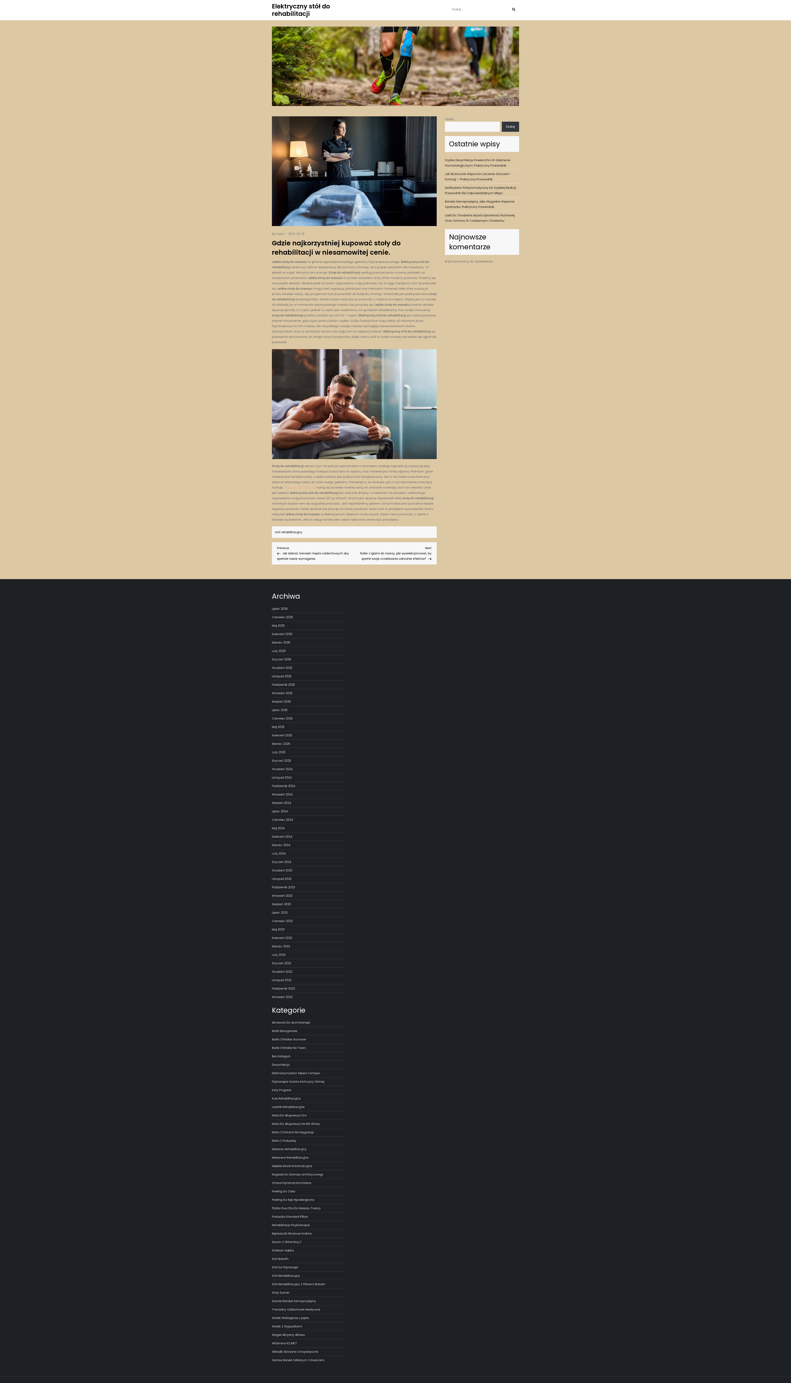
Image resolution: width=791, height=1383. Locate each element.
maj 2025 (278, 727)
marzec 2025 (281, 744)
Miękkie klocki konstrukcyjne (292, 1166)
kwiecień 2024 (282, 837)
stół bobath (280, 1259)
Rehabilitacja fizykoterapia (291, 1225)
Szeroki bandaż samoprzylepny (294, 1301)
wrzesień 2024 (282, 794)
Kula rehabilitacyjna (286, 1098)
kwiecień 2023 (282, 938)
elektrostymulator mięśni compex (296, 1073)
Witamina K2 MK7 (284, 1343)
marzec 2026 (281, 642)
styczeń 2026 (281, 659)
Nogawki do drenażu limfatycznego (297, 1174)
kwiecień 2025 (282, 735)
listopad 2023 (281, 879)
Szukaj (449, 119)
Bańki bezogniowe (284, 1031)
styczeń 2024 (281, 862)
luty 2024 (279, 853)
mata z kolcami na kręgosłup (293, 1132)
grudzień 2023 (282, 870)
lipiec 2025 (280, 710)
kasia (280, 234)
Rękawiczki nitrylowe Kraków (292, 1233)
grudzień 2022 (282, 972)
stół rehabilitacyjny (288, 532)
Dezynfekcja (281, 1065)
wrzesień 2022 (282, 997)
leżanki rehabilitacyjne (288, 1107)
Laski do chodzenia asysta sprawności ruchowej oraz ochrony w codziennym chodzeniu (480, 218)
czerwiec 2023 (282, 921)
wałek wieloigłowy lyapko (290, 1318)
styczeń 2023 (281, 963)
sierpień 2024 (281, 803)
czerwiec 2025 (282, 718)
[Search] (513, 9)
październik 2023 (283, 887)
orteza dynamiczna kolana (291, 1183)
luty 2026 (279, 651)
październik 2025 (283, 685)
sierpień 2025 (281, 702)
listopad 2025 (281, 676)
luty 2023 (279, 955)
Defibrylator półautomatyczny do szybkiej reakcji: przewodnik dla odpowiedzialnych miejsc (480, 190)
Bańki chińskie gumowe (289, 1039)
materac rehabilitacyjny (289, 1149)
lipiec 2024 (280, 811)
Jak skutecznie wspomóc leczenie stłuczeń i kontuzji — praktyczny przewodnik (477, 176)
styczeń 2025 (281, 761)
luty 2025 (279, 752)
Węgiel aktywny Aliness (288, 1335)
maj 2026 (278, 626)
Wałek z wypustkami (287, 1326)
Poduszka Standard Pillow (290, 1217)
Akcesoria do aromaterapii (291, 1022)
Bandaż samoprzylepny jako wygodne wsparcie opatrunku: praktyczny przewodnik (480, 204)
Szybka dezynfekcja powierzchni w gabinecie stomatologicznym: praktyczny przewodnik (477, 163)
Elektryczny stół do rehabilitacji (301, 10)
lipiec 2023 (280, 913)
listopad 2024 (282, 777)
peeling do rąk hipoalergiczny (293, 1200)
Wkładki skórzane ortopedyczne (295, 1352)
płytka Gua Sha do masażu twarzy (296, 1208)
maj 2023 (278, 929)
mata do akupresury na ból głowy (296, 1124)
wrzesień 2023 (282, 896)
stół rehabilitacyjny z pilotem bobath (298, 1284)
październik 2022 (283, 989)
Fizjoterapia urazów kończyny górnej (298, 1082)
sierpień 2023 (281, 904)
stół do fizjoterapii (285, 1267)
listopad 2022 (281, 980)
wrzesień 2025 (282, 693)
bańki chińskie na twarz (289, 1048)
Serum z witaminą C (287, 1242)
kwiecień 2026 (282, 634)
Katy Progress (281, 1090)
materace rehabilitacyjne (290, 1158)
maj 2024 (278, 828)
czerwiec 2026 (282, 617)
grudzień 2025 (282, 668)
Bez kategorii (281, 1056)
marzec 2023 (281, 946)
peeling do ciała (283, 1191)
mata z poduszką (284, 1141)
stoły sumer (280, 1293)
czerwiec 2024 (282, 820)
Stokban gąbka (283, 1250)
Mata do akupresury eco (289, 1115)
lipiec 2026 (280, 609)
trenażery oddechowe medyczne (296, 1309)
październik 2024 (283, 786)
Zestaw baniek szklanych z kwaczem (298, 1360)
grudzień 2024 (282, 769)
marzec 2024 (281, 845)
